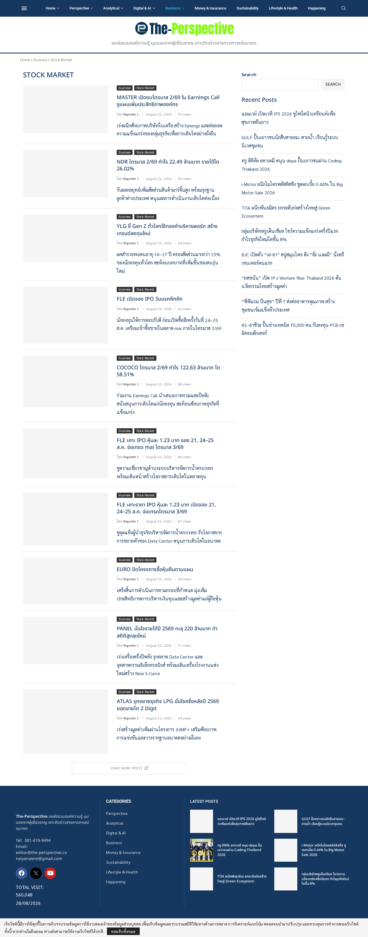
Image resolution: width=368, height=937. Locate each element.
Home (50, 8)
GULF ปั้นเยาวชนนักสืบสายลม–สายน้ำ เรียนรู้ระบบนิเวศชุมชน (323, 821)
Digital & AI (142, 8)
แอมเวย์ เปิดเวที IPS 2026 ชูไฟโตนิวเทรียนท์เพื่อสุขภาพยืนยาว (241, 821)
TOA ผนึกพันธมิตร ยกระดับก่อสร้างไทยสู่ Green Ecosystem (242, 879)
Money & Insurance (210, 8)
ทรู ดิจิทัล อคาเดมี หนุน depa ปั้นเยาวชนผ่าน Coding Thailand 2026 (239, 850)
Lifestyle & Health (283, 8)
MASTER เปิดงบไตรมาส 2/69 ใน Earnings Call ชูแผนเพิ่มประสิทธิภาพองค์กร (168, 101)
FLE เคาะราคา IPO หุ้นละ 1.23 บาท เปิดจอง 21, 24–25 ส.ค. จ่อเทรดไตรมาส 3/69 (166, 508)
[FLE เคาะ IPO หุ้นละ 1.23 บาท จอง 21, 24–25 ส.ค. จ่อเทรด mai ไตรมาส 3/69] (65, 453)
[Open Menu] (24, 8)
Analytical (111, 8)
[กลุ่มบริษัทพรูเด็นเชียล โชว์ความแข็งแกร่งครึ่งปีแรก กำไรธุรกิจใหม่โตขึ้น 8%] (285, 878)
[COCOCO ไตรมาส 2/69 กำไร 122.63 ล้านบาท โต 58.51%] (65, 382)
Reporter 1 (131, 114)
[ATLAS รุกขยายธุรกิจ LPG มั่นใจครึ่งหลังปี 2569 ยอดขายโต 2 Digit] (65, 721)
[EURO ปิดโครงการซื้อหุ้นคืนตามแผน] (65, 581)
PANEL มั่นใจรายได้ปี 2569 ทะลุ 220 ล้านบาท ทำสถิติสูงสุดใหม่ (167, 632)
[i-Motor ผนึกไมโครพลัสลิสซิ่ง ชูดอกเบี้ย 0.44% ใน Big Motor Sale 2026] (285, 850)
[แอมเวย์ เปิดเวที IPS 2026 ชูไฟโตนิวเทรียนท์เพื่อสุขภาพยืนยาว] (201, 821)
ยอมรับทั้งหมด (123, 931)
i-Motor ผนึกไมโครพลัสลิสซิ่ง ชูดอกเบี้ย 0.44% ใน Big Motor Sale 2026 (324, 850)
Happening (316, 8)
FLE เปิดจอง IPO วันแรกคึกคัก (150, 299)
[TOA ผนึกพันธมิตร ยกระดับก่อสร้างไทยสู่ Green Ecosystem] (201, 878)
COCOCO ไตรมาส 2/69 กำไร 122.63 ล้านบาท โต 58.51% (168, 371)
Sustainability (247, 8)
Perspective (79, 8)
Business (173, 8)
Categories (118, 801)
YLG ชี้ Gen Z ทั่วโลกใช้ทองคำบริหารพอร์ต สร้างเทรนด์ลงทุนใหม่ (167, 229)
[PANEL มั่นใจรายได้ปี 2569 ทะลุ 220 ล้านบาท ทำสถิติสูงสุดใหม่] (65, 640)
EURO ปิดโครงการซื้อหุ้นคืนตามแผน (155, 569)
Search (248, 74)
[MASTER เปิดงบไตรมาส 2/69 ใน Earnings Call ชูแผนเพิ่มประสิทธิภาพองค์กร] (65, 109)
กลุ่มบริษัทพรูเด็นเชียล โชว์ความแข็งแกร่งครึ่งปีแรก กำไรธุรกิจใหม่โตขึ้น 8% (325, 878)
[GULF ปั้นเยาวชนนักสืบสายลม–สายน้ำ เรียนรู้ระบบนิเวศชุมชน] (285, 821)
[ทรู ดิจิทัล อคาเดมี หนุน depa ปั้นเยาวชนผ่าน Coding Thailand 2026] (201, 850)
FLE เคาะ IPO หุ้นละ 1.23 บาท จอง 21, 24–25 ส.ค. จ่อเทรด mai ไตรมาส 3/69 (165, 444)
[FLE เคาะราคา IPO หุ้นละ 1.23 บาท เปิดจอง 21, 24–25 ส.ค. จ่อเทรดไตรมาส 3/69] (65, 519)
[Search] (343, 8)
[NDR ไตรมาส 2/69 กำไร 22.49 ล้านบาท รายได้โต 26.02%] (65, 173)
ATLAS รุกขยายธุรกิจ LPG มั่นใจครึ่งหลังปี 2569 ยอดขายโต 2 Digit (168, 705)
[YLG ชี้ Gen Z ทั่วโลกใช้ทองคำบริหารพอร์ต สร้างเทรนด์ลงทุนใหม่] (65, 238)
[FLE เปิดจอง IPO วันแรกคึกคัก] (65, 315)
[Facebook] (21, 873)
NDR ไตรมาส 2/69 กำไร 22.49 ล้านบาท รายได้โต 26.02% (168, 165)
